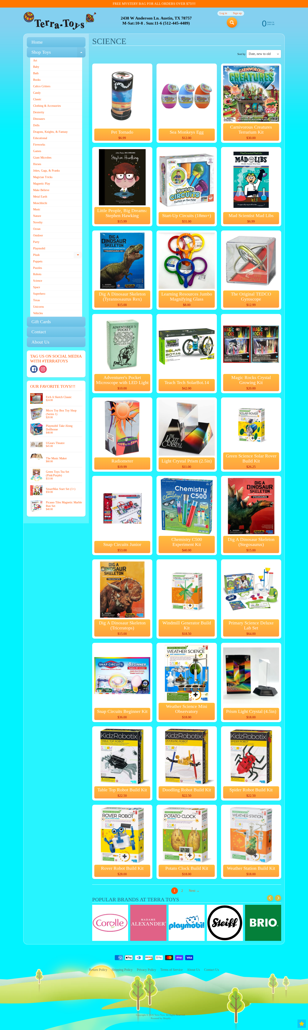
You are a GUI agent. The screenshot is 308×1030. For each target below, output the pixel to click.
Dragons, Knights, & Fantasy (50, 131)
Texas (36, 300)
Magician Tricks (42, 177)
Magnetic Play (41, 183)
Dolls (36, 125)
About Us (40, 342)
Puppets (37, 261)
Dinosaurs (39, 118)
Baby (36, 66)
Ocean (36, 228)
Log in (223, 13)
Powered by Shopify (161, 1018)
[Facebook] (34, 369)
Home (37, 42)
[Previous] (270, 898)
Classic (37, 99)
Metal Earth (40, 196)
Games (37, 151)
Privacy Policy (146, 969)
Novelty (38, 222)
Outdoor (38, 235)
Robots (37, 274)
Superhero (39, 293)
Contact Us (211, 969)
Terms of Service (171, 969)
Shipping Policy (122, 969)
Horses (37, 164)
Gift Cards (41, 321)
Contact (38, 331)
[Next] (278, 898)
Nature (37, 215)
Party (36, 242)
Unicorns (38, 306)
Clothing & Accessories (47, 105)
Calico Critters (41, 86)
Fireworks (39, 144)
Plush (57, 255)
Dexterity (38, 112)
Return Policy (98, 969)
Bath (36, 73)
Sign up (237, 13)
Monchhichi (40, 203)
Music (36, 209)
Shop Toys (58, 53)
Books (36, 79)
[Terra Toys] (60, 20)
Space (36, 287)
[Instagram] (43, 369)
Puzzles (37, 268)
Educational (40, 138)
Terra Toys (159, 1015)
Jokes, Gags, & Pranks (46, 170)
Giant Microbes (42, 157)
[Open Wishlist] (302, 1024)
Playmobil (39, 248)
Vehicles (38, 313)
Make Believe (41, 190)
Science (37, 280)
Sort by (241, 54)
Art (35, 60)
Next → (194, 890)
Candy (37, 92)
